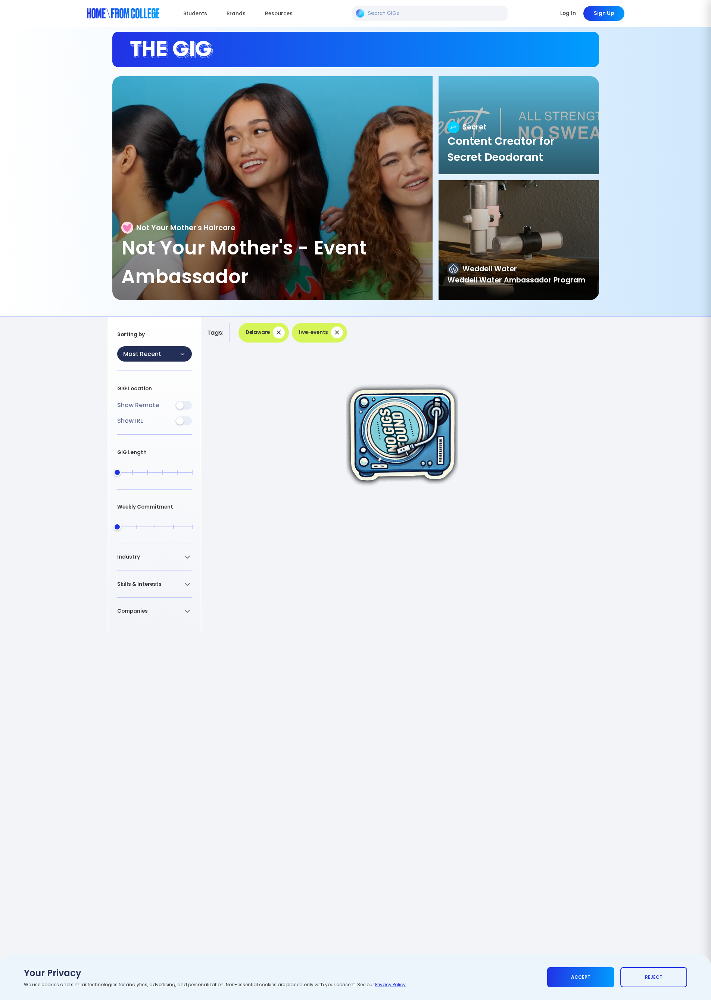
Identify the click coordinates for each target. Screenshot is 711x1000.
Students (195, 13)
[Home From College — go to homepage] (123, 13)
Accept (580, 977)
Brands (236, 13)
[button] (154, 557)
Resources (279, 13)
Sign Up (604, 13)
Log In (568, 13)
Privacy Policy (390, 984)
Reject (653, 977)
